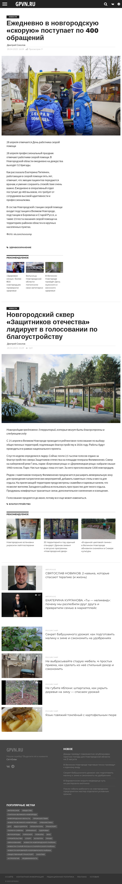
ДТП (9, 826)
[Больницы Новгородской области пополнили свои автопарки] (35, 271)
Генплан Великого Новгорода (22, 814)
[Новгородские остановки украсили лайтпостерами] (24, 538)
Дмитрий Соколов (16, 45)
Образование (14, 842)
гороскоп (27, 834)
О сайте (9, 877)
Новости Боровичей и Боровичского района (29, 850)
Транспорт (51, 826)
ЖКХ (49, 834)
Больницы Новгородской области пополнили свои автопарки (34, 282)
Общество (27, 810)
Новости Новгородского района (39, 842)
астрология (13, 858)
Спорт (28, 838)
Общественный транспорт (20, 854)
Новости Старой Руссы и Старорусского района (31, 846)
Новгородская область (19, 818)
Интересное (13, 810)
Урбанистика (46, 822)
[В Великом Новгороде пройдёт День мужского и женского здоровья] (54, 271)
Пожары (39, 834)
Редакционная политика (60, 877)
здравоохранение (20, 247)
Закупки (40, 854)
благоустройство (19, 504)
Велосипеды (14, 834)
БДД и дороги (20, 826)
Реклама (82, 877)
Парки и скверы (15, 830)
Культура (38, 838)
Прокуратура (36, 826)
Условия (94, 877)
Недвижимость (29, 858)
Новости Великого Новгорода (22, 822)
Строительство (15, 838)
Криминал (31, 830)
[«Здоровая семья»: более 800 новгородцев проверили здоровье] (15, 271)
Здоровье (44, 830)
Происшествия (40, 818)
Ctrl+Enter (12, 759)
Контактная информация (30, 877)
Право (49, 838)
